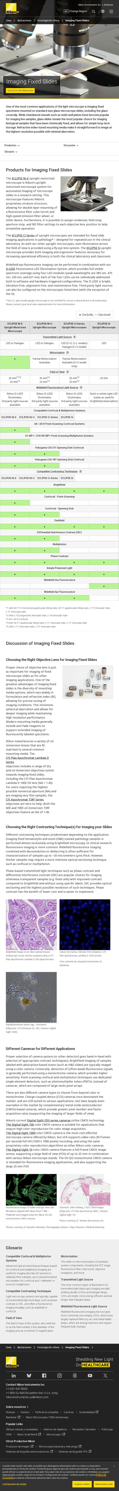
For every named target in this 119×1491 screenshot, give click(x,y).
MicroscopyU (53, 1434)
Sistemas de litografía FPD (73, 1451)
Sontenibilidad (87, 1412)
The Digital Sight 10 (19, 1149)
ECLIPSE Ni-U (44, 323)
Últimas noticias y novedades (22, 1429)
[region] (59, 1476)
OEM (8, 1434)
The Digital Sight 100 (20, 1124)
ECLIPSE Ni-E (20, 178)
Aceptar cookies (82, 1484)
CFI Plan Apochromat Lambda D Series (27, 760)
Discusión (69, 145)
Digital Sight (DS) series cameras (49, 1120)
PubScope (107, 1429)
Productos (10, 145)
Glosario (9, 151)
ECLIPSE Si (93, 248)
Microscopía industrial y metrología (58, 1446)
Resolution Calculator (84, 1429)
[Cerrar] (114, 1466)
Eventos (25, 1412)
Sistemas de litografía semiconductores (27, 1451)
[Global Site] (102, 11)
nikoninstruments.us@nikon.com (27, 1397)
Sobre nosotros (16, 1406)
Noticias (10, 1412)
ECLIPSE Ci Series (23, 235)
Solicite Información (20, 90)
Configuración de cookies (14, 1483)
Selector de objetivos (55, 1429)
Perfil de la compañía (46, 1412)
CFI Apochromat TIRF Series (25, 799)
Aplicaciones (24, 20)
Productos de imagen (18, 1446)
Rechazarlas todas (104, 1484)
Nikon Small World (27, 1434)
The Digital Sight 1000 (20, 1133)
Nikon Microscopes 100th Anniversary (47, 1417)
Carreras (69, 1412)
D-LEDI (10, 269)
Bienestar (11, 1417)
